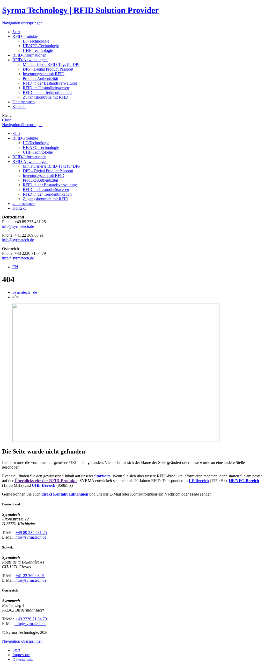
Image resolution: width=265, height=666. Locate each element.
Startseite (102, 476)
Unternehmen (23, 102)
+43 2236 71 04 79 (31, 619)
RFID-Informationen (29, 55)
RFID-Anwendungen (30, 60)
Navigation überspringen (22, 23)
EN (15, 267)
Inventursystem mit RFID (43, 74)
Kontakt (19, 106)
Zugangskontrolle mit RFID (45, 97)
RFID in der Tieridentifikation (47, 92)
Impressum (21, 655)
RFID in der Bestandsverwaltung (50, 83)
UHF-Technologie (38, 50)
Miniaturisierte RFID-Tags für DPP (51, 64)
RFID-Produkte (25, 36)
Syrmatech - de (24, 292)
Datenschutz (22, 659)
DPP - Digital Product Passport (48, 69)
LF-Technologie (36, 41)
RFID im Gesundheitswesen (46, 88)
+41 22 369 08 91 (30, 575)
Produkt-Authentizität (40, 78)
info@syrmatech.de (18, 226)
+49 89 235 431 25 (31, 532)
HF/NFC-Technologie (41, 46)
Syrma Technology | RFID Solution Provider (80, 10)
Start (16, 32)
